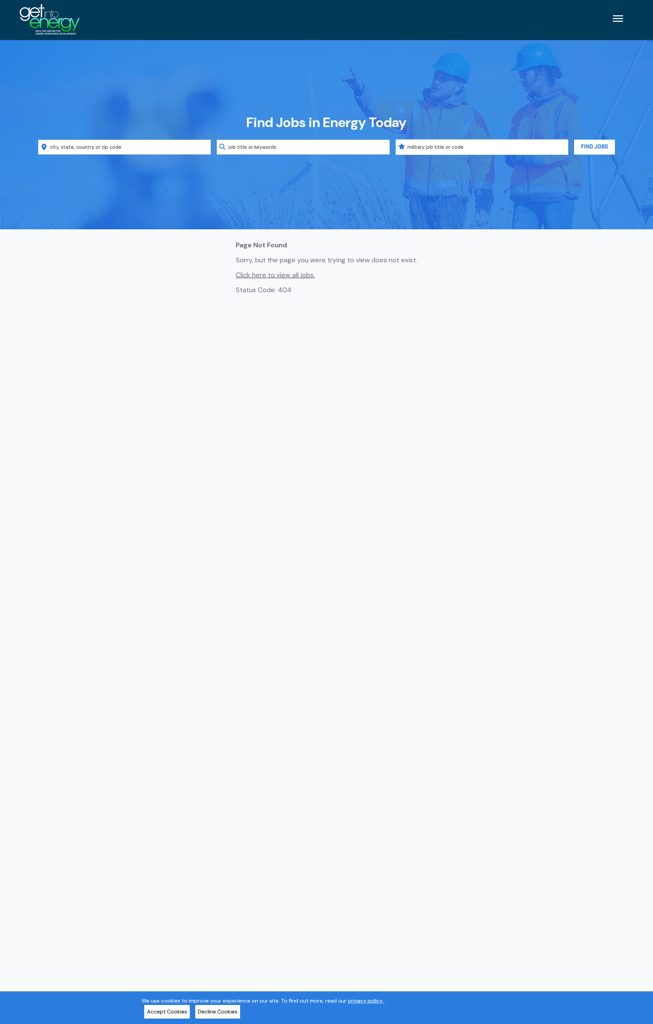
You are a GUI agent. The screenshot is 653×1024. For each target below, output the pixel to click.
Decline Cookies (217, 1011)
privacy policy (366, 1000)
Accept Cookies (167, 1011)
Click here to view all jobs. (275, 274)
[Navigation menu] (618, 18)
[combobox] (124, 147)
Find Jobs (594, 147)
